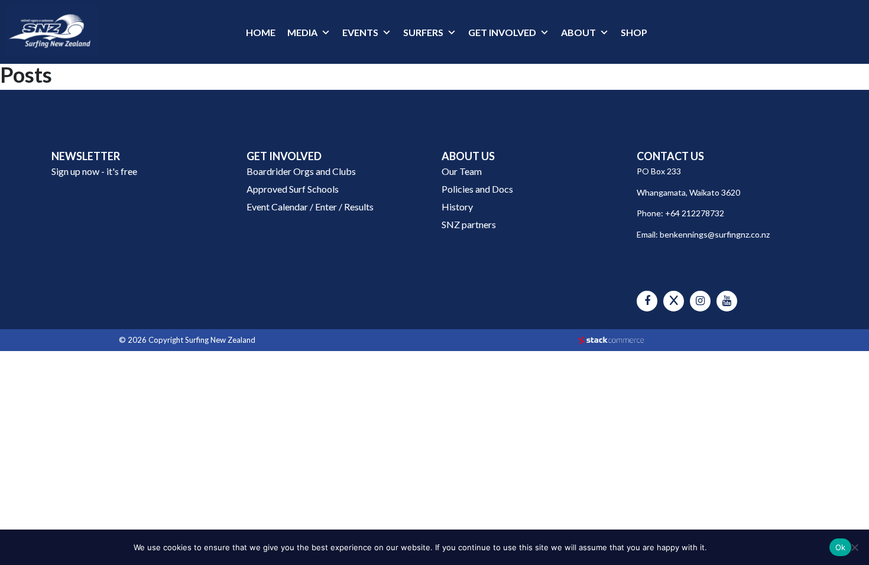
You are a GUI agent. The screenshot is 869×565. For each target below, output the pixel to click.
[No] (854, 547)
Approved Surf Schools (293, 188)
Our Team (462, 171)
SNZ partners (469, 224)
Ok (840, 547)
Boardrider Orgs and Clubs (301, 171)
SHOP (634, 32)
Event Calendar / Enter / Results (310, 206)
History (457, 206)
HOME (260, 32)
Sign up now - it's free (94, 171)
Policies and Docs (477, 188)
